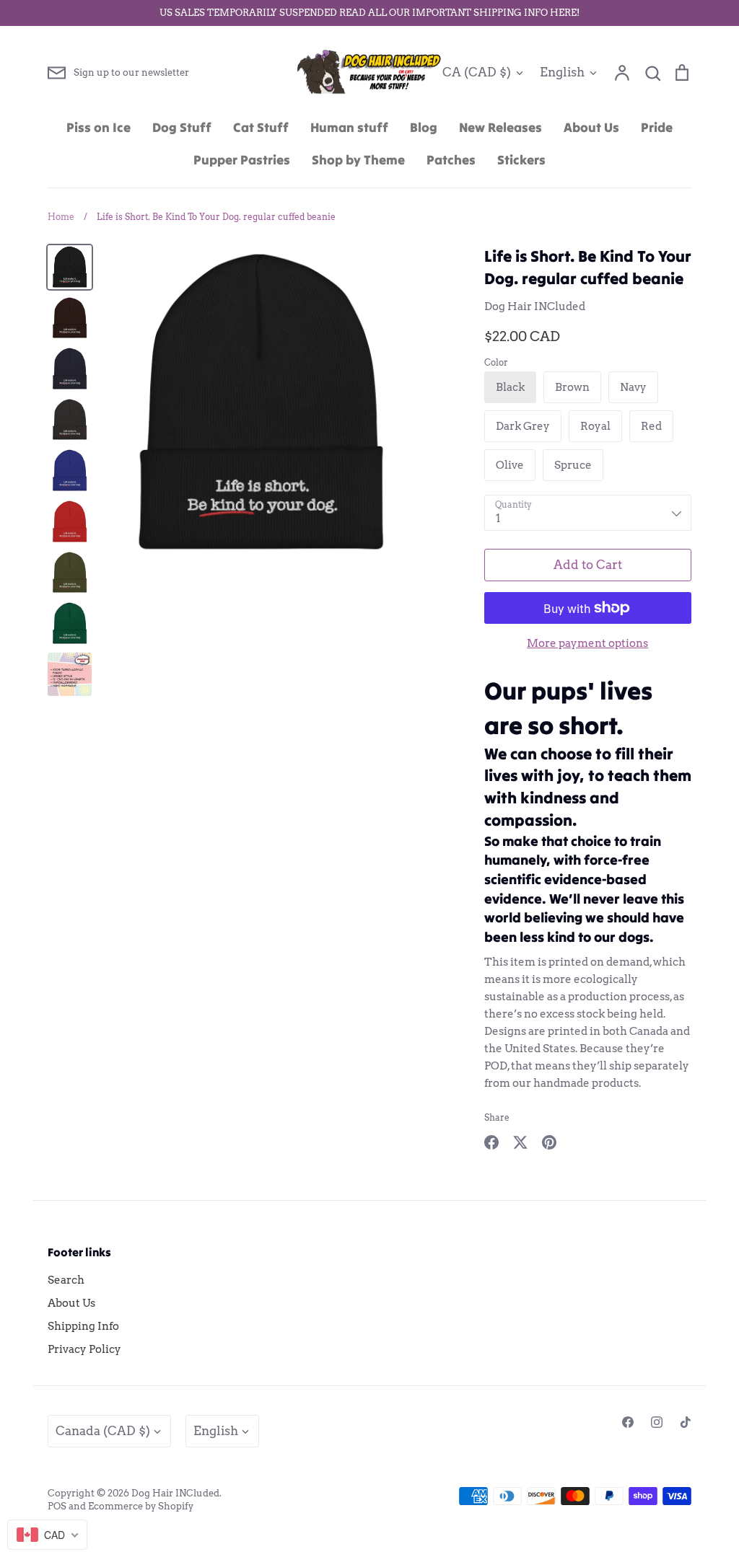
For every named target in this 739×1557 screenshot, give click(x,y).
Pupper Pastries (241, 159)
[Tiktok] (685, 1422)
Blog (423, 127)
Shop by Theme (358, 159)
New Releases (500, 127)
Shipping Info (83, 1326)
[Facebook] (627, 1422)
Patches (451, 159)
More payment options (587, 643)
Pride (657, 127)
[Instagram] (656, 1422)
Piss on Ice (98, 127)
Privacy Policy (84, 1349)
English (562, 72)
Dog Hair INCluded (534, 306)
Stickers (521, 159)
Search (66, 1280)
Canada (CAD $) (103, 1431)
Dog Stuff (181, 127)
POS (57, 1506)
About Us (591, 127)
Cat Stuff (261, 127)
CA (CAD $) (476, 72)
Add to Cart (588, 564)
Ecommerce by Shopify (140, 1506)
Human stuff (349, 127)
